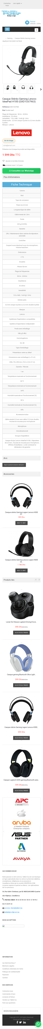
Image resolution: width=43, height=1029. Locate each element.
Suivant (41, 89)
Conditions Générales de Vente (12, 969)
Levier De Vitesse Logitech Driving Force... (21, 622)
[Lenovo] (21, 132)
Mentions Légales (8, 966)
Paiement (5, 975)
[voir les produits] (21, 803)
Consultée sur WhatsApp (22, 171)
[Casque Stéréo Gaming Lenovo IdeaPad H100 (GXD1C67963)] (6, 88)
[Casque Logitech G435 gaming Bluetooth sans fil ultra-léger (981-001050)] (21, 763)
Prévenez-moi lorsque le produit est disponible (18, 149)
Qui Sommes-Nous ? (9, 963)
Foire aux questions (8, 1003)
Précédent (3, 89)
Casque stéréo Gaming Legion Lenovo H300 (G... (21, 513)
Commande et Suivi (8, 994)
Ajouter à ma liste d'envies (14, 161)
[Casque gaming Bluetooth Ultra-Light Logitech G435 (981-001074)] (21, 658)
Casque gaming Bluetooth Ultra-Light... (21, 674)
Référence (5, 107)
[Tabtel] (14, 13)
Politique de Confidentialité (11, 972)
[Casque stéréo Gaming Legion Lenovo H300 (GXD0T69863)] (21, 496)
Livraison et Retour (8, 997)
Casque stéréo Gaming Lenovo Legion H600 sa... (21, 561)
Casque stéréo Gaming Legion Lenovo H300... (21, 727)
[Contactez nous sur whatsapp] (38, 1024)
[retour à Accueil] (3, 37)
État (3, 110)
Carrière (5, 978)
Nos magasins (11, 1011)
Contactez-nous (7, 991)
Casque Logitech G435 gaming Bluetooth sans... (21, 780)
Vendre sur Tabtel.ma (9, 1000)
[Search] (36, 30)
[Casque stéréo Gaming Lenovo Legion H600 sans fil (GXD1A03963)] (21, 544)
